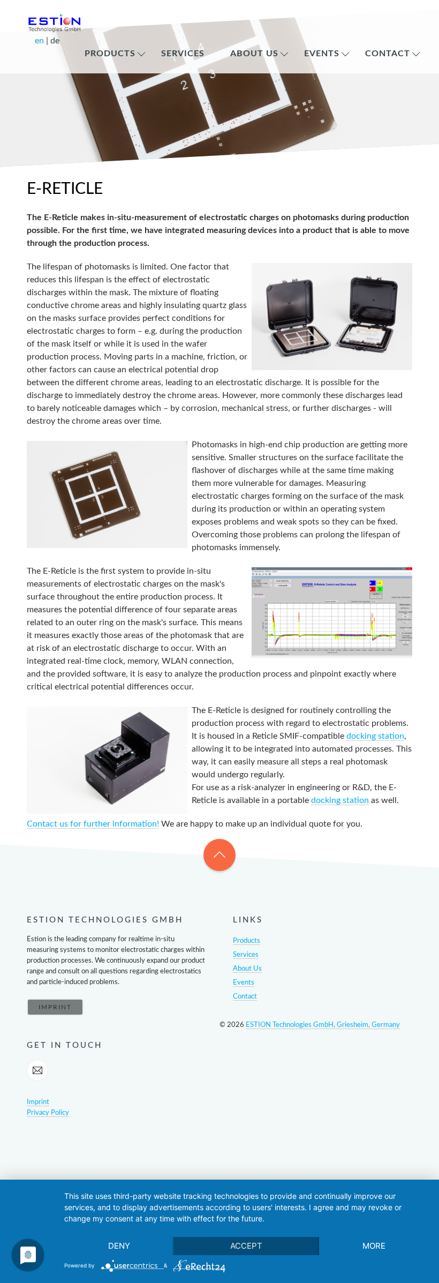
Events (321, 53)
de (54, 40)
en (40, 40)
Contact (387, 53)
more (373, 1246)
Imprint (38, 1102)
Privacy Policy (48, 1112)
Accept (246, 1246)
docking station (375, 736)
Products (110, 53)
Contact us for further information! (93, 824)
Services (183, 53)
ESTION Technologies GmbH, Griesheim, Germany (323, 1025)
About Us (254, 53)
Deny (119, 1246)
